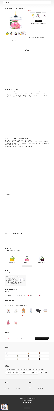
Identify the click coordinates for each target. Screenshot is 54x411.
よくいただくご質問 (41, 388)
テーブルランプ (10, 295)
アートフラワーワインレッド (44, 17)
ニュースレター (18, 387)
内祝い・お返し (26, 369)
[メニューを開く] (48, 2)
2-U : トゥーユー (7, 2)
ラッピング (30, 388)
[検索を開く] (43, 2)
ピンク (41, 295)
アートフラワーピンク (38, 17)
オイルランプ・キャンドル (22, 295)
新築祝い (37, 369)
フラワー (31, 295)
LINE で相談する (33, 23)
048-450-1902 (22, 398)
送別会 (20, 372)
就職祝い (17, 372)
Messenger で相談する (43, 23)
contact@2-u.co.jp (32, 398)
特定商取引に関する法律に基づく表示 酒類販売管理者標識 (27, 400)
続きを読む (24, 284)
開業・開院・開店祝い (41, 369)
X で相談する (37, 23)
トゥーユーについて (30, 391)
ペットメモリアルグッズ (8, 372)
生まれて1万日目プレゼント (25, 372)
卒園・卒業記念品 (8, 194)
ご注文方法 (30, 387)
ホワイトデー (7, 240)
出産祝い (22, 369)
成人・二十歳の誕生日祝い (35, 372)
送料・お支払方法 (41, 387)
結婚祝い (7, 148)
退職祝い (14, 372)
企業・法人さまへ (18, 388)
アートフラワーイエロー (33, 17)
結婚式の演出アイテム (13, 369)
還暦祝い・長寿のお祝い (31, 369)
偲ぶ (30, 372)
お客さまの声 (7, 388)
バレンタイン (40, 372)
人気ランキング (7, 387)
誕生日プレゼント (8, 369)
